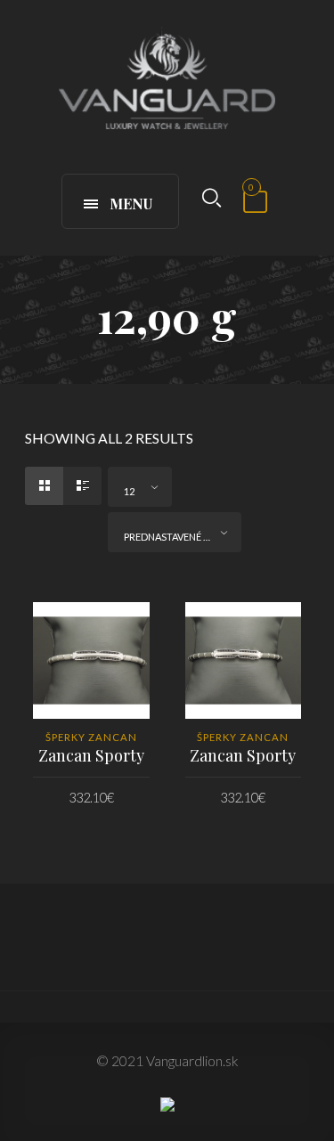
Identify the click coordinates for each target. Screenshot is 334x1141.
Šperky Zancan (91, 737)
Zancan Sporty (91, 755)
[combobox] (140, 487)
